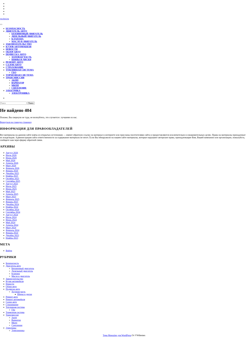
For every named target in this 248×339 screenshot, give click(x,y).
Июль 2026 (11, 155)
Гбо (13, 72)
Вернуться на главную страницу (16, 122)
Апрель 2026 (12, 163)
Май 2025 (10, 191)
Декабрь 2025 (12, 173)
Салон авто (13, 64)
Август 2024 (12, 215)
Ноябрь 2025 (12, 176)
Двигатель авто (16, 31)
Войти (9, 250)
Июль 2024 (11, 217)
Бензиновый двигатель (27, 33)
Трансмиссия (15, 77)
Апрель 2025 (12, 194)
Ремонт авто (14, 62)
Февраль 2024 (12, 230)
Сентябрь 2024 (13, 212)
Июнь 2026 (11, 158)
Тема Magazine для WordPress (117, 335)
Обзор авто (13, 52)
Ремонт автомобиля (15, 299)
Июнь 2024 (11, 220)
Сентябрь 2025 (13, 181)
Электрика (13, 90)
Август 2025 (12, 183)
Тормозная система (19, 75)
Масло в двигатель (24, 41)
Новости (12, 49)
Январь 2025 (12, 202)
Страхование (14, 67)
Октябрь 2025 (12, 178)
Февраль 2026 (12, 168)
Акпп (14, 80)
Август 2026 (12, 152)
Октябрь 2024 (12, 209)
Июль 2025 (11, 186)
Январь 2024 (12, 233)
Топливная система (20, 70)
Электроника (20, 93)
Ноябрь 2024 (12, 207)
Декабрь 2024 (12, 204)
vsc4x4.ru (4, 19)
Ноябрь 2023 (12, 238)
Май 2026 (10, 160)
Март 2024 (11, 227)
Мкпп (15, 85)
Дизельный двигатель (26, 36)
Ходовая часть (21, 57)
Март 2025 (11, 196)
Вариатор (17, 83)
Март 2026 (11, 165)
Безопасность (15, 28)
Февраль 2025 (12, 199)
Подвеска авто (16, 54)
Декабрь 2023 (12, 235)
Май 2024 (10, 222)
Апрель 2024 (12, 225)
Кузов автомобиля (18, 46)
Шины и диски (21, 59)
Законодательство (19, 44)
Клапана (17, 39)
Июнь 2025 (11, 189)
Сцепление (19, 88)
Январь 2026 (12, 171)
